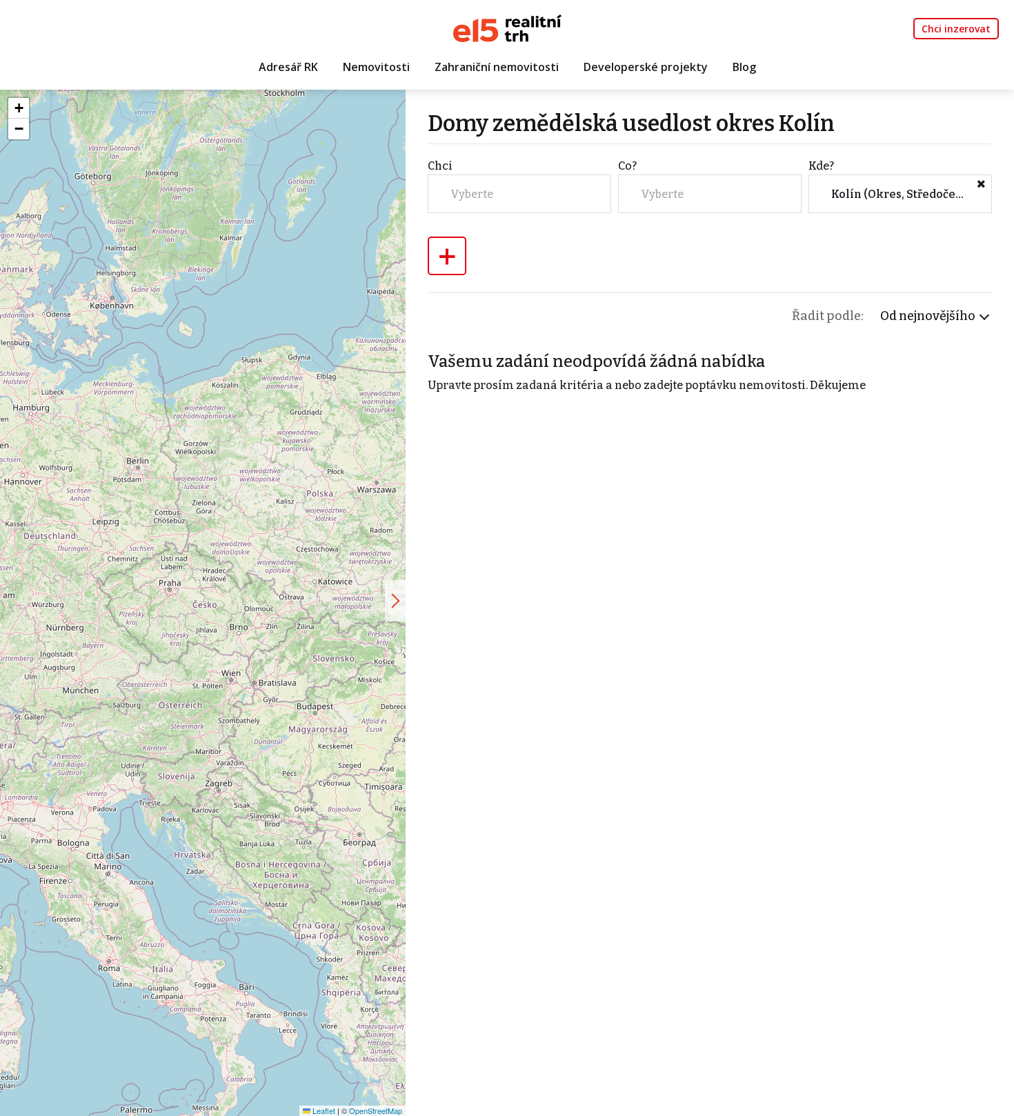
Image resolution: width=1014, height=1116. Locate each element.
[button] (18, 108)
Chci (440, 165)
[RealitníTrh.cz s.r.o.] (507, 27)
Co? (627, 165)
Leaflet (322, 1110)
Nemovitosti (376, 66)
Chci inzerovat (956, 28)
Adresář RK (288, 66)
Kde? (821, 165)
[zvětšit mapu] (395, 600)
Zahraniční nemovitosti (497, 66)
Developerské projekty (646, 66)
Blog (744, 66)
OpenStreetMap (375, 1110)
